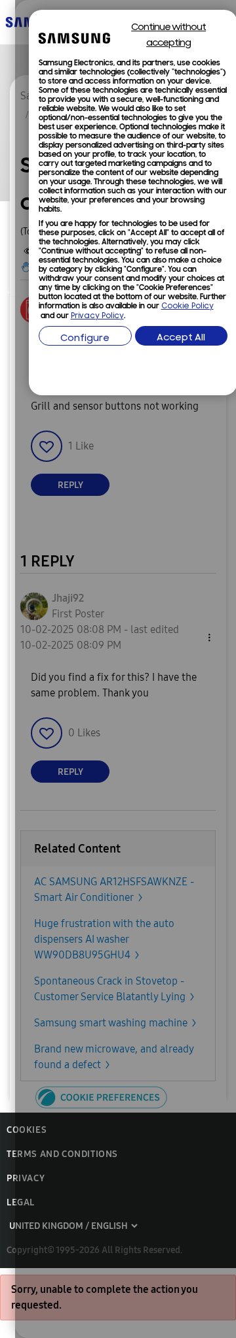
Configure (84, 339)
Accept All (181, 338)
